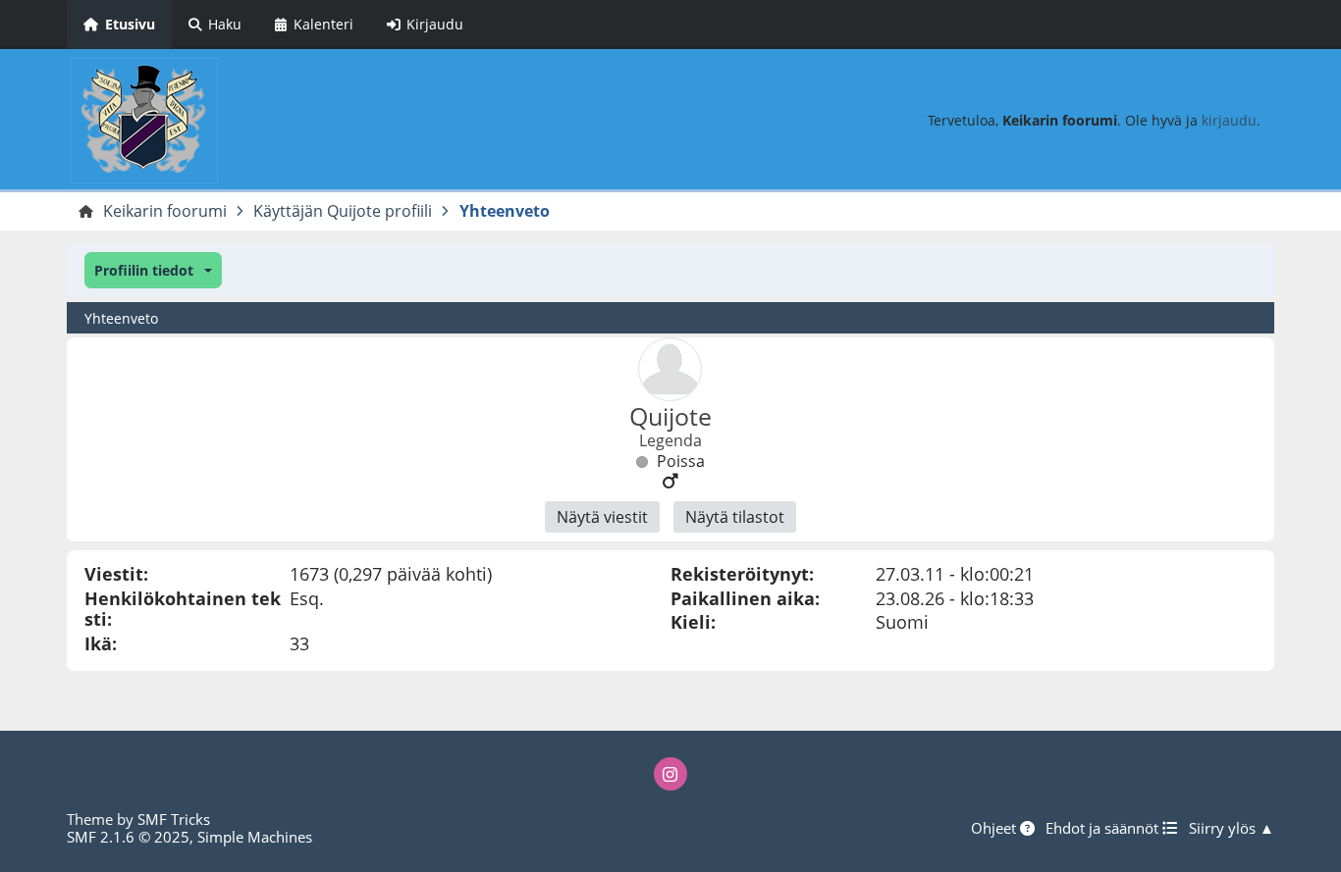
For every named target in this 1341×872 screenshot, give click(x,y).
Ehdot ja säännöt (1104, 828)
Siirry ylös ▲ (1231, 828)
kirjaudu (1229, 120)
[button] (152, 270)
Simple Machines (254, 836)
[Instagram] (670, 774)
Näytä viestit (602, 517)
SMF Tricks (173, 819)
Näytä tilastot (734, 517)
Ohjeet (995, 828)
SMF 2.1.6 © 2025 (128, 836)
